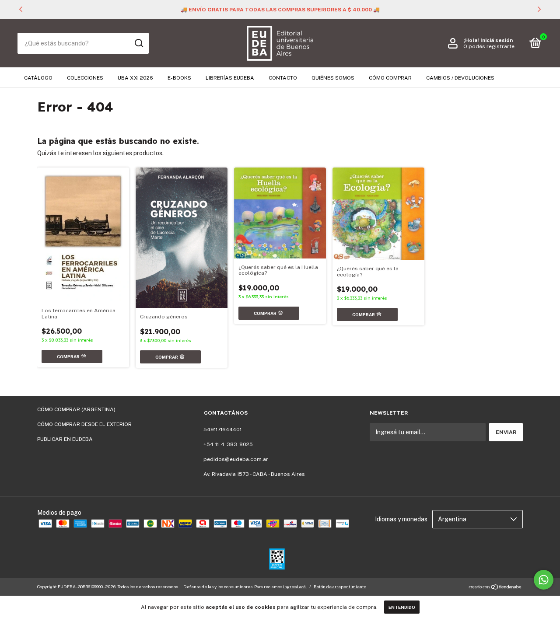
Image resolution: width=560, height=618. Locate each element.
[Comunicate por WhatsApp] (543, 580)
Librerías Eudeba (230, 78)
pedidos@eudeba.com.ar (235, 459)
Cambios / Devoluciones (460, 78)
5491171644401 (222, 429)
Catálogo (38, 78)
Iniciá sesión (496, 40)
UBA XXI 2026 (135, 78)
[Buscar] (138, 43)
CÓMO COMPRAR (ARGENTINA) (76, 409)
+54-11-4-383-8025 (228, 444)
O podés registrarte (488, 46)
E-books (179, 78)
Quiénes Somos (333, 78)
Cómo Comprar (390, 78)
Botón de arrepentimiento (340, 586)
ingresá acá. (295, 586)
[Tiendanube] (495, 587)
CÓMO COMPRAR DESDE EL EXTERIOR (84, 424)
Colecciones (85, 78)
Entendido (401, 607)
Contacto (283, 78)
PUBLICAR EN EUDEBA (65, 439)
